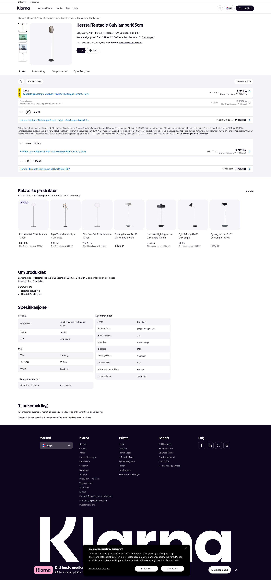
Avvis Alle (146, 568)
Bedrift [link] (164, 438)
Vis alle (249, 191)
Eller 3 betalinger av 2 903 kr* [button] (95, 246)
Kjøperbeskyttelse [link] (127, 461)
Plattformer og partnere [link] (169, 466)
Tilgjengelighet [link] (86, 483)
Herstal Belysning (30, 290)
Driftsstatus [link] (164, 461)
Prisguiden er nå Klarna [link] (89, 479)
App (68, 8)
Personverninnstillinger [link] (129, 474)
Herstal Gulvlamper (31, 294)
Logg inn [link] (123, 448)
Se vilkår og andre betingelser (194, 134)
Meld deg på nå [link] (219, 569)
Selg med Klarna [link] (166, 453)
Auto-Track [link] (84, 487)
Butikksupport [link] (165, 444)
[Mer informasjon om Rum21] (21, 112)
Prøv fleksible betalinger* (130, 42)
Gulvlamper (148, 37)
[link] (201, 445)
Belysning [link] (81, 18)
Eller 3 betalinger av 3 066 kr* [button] (31, 246)
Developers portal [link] (167, 457)
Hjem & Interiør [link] (46, 18)
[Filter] (21, 81)
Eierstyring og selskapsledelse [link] (93, 500)
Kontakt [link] (83, 492)
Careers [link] (83, 448)
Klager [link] (122, 466)
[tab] (22, 71)
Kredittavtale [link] (125, 470)
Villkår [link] (82, 453)
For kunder (21, 2)
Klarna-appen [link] (125, 453)
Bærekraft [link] (84, 470)
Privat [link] (123, 438)
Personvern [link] (84, 461)
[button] (229, 8)
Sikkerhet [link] (83, 466)
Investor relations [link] (87, 505)
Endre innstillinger (99, 568)
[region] (136, 560)
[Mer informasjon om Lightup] (21, 143)
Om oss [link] (82, 444)
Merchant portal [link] (166, 448)
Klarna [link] (21, 18)
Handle (59, 8)
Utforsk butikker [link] (126, 457)
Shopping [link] (31, 18)
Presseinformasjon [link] (87, 457)
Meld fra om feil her (82, 417)
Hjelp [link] (121, 444)
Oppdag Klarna (45, 8)
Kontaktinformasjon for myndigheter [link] (95, 496)
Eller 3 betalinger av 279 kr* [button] (62, 246)
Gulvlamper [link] (94, 18)
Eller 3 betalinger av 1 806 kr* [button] (158, 246)
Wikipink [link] (83, 474)
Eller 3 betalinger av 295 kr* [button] (190, 246)
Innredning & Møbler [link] (65, 18)
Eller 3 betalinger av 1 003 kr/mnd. (233, 94)
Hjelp (75, 8)
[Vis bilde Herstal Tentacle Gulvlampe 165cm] (22, 27)
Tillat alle (172, 568)
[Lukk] (186, 548)
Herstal (63, 332)
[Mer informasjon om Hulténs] (21, 161)
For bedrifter (34, 2)
